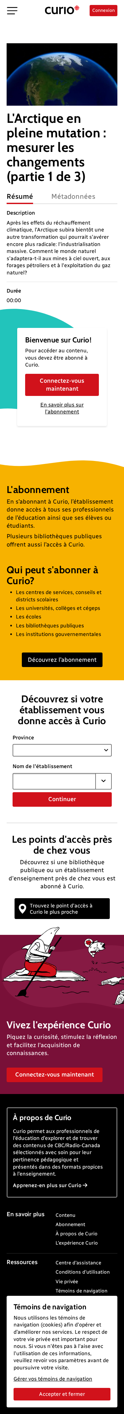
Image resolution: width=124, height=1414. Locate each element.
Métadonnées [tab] (73, 196)
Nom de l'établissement (42, 766)
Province (23, 737)
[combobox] (54, 781)
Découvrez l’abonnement (62, 659)
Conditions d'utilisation (83, 1272)
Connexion (103, 10)
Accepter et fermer (62, 1394)
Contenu (65, 1215)
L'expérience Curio (77, 1243)
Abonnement (70, 1224)
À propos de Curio (77, 1234)
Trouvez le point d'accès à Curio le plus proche (61, 908)
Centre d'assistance (78, 1263)
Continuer (62, 799)
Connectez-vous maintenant (62, 384)
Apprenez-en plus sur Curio (47, 1185)
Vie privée (67, 1282)
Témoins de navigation (81, 1291)
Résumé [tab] (20, 196)
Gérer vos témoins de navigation (53, 1379)
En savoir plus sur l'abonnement (62, 408)
